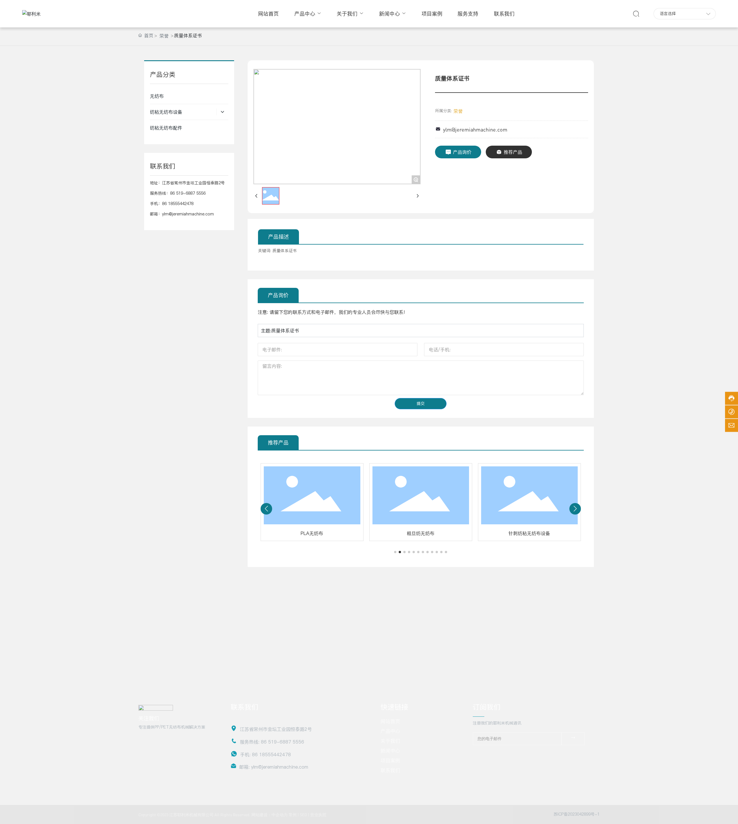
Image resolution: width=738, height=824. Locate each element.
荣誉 (164, 36)
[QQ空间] (512, 755)
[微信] (491, 755)
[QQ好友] (501, 755)
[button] (395, 552)
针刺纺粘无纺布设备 (529, 533)
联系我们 (390, 770)
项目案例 (390, 760)
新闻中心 (390, 750)
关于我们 (390, 740)
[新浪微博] (481, 755)
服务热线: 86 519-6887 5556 (272, 742)
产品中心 (390, 731)
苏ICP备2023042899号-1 (577, 814)
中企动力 (280, 814)
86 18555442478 (177, 204)
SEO (303, 814)
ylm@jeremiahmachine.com (188, 214)
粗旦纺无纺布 (420, 533)
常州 (293, 814)
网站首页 (390, 721)
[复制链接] (522, 755)
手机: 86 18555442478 (265, 754)
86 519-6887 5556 (188, 193)
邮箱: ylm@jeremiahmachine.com (273, 767)
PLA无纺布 (312, 533)
